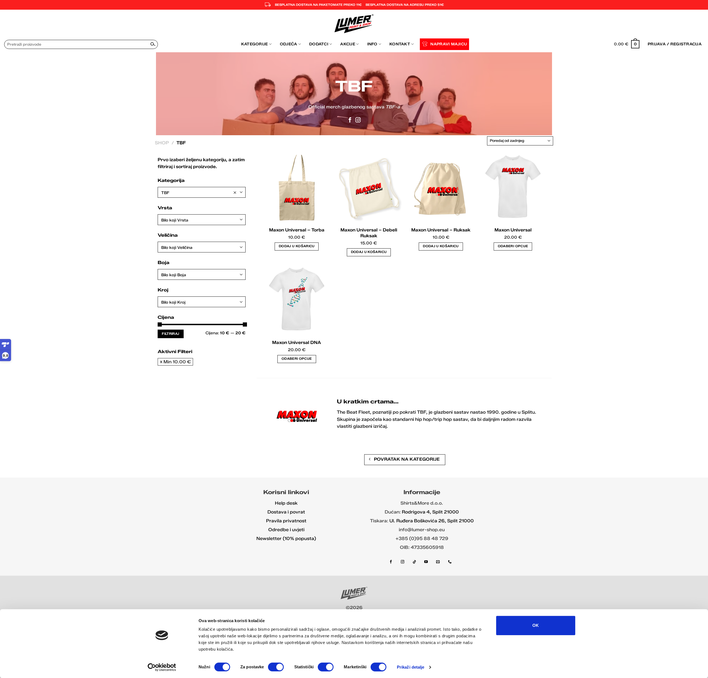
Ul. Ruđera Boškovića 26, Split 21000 (431, 520)
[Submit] (153, 44)
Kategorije (254, 44)
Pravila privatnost (286, 520)
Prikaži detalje (411, 667)
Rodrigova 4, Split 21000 (430, 512)
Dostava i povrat (286, 512)
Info (372, 44)
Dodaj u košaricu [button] (297, 246)
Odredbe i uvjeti (286, 529)
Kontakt (399, 44)
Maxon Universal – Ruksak (440, 230)
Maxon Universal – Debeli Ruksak (368, 232)
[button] (627, 44)
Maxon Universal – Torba (296, 230)
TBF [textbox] (198, 192)
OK (535, 625)
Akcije (347, 44)
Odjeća (288, 44)
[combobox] (202, 192)
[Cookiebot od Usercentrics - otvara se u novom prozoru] (162, 667)
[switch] (276, 667)
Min (177, 361)
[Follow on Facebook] (350, 120)
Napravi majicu (448, 44)
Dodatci (318, 44)
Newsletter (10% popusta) (286, 538)
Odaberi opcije (513, 246)
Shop (162, 142)
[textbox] (201, 220)
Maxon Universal (513, 230)
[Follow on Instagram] (358, 120)
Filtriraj (170, 334)
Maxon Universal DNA (296, 342)
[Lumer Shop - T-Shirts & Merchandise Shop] (354, 23)
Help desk (286, 503)
